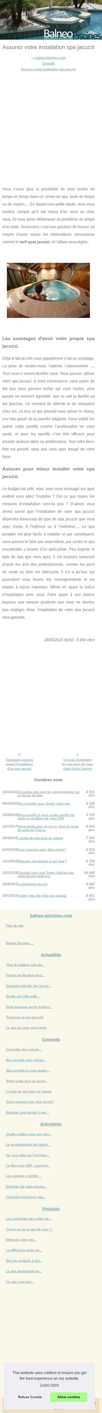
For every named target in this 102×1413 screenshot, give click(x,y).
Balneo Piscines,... (19, 943)
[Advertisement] (51, 125)
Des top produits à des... (24, 1261)
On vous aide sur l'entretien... (28, 1155)
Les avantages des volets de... (29, 1219)
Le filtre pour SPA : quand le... (28, 1165)
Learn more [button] (49, 1385)
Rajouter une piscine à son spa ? (42, 861)
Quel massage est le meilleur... (29, 1007)
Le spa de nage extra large (26, 1027)
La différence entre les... (24, 1250)
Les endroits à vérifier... (23, 1176)
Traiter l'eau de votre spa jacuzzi (42, 895)
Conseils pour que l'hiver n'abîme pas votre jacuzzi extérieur (46, 874)
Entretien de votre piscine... (26, 1186)
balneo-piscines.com (50, 58)
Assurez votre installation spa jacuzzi (48, 69)
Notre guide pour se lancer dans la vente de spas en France (48, 828)
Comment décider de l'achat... (28, 986)
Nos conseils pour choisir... (26, 1060)
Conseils (48, 63)
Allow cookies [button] (68, 1397)
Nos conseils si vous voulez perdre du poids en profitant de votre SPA (46, 816)
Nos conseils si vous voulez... (28, 1070)
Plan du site (14, 925)
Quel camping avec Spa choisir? (42, 849)
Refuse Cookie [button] (30, 1397)
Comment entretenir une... (26, 1197)
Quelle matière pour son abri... (29, 1134)
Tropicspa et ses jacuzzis (24, 1017)
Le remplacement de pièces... (28, 1144)
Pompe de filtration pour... (25, 975)
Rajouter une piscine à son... (27, 1112)
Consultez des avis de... (24, 1049)
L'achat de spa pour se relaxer (40, 838)
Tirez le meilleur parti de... (25, 965)
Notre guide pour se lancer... (27, 1081)
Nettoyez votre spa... (21, 1240)
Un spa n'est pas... (20, 1282)
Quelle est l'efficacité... (23, 996)
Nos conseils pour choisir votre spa (44, 803)
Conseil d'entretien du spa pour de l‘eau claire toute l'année (77, 764)
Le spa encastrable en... (24, 1271)
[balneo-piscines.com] (51, 20)
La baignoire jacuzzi (32, 884)
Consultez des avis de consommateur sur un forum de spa (49, 793)
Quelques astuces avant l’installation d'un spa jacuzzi (19, 764)
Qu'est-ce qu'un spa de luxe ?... (30, 1229)
